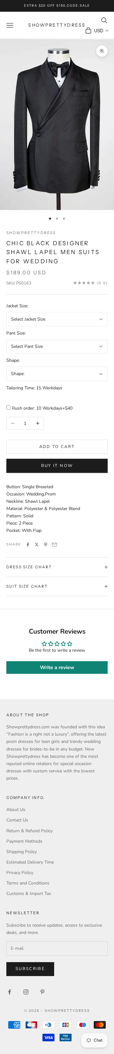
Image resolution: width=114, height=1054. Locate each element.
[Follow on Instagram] (26, 992)
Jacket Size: (17, 306)
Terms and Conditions (27, 883)
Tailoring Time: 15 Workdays (34, 388)
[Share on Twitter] (36, 544)
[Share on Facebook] (27, 544)
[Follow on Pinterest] (42, 992)
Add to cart (57, 447)
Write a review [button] (57, 667)
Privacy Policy (19, 873)
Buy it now (57, 466)
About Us (15, 810)
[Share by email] (54, 544)
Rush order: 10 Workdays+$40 (42, 408)
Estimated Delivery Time (30, 862)
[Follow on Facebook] (9, 992)
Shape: (13, 360)
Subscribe (30, 969)
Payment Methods (24, 841)
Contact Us (17, 820)
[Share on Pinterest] (45, 544)
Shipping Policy (21, 852)
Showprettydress (31, 232)
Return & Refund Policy (29, 831)
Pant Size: (16, 333)
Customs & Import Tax (28, 894)
